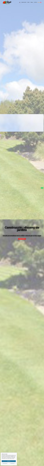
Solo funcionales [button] (5, 463)
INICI (19, 2)
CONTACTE (35, 2)
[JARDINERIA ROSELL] (6, 2)
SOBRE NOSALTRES (23, 2)
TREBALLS (31, 2)
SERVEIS (28, 2)
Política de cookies (11, 458)
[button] (42, 188)
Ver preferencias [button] (12, 463)
